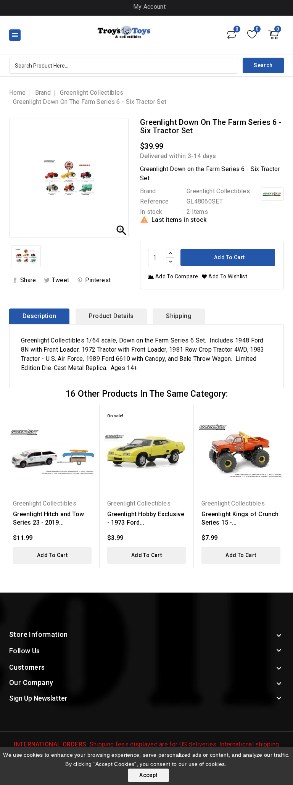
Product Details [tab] (111, 316)
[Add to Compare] (87, 442)
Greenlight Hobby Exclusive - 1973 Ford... (146, 518)
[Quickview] (87, 416)
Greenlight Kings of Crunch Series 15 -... (240, 518)
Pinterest (98, 280)
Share (28, 280)
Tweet (60, 280)
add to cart (52, 555)
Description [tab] (39, 316)
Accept (148, 775)
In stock (151, 211)
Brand (148, 191)
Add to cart (229, 257)
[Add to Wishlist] (87, 429)
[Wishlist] (252, 34)
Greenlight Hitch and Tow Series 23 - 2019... (48, 518)
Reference (154, 201)
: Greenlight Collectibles (217, 191)
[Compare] (231, 34)
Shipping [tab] (178, 316)
